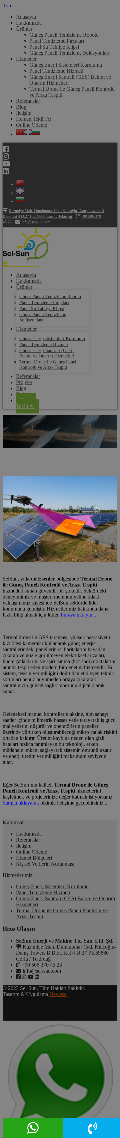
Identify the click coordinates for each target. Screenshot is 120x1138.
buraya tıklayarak (21, 803)
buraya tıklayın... (78, 615)
